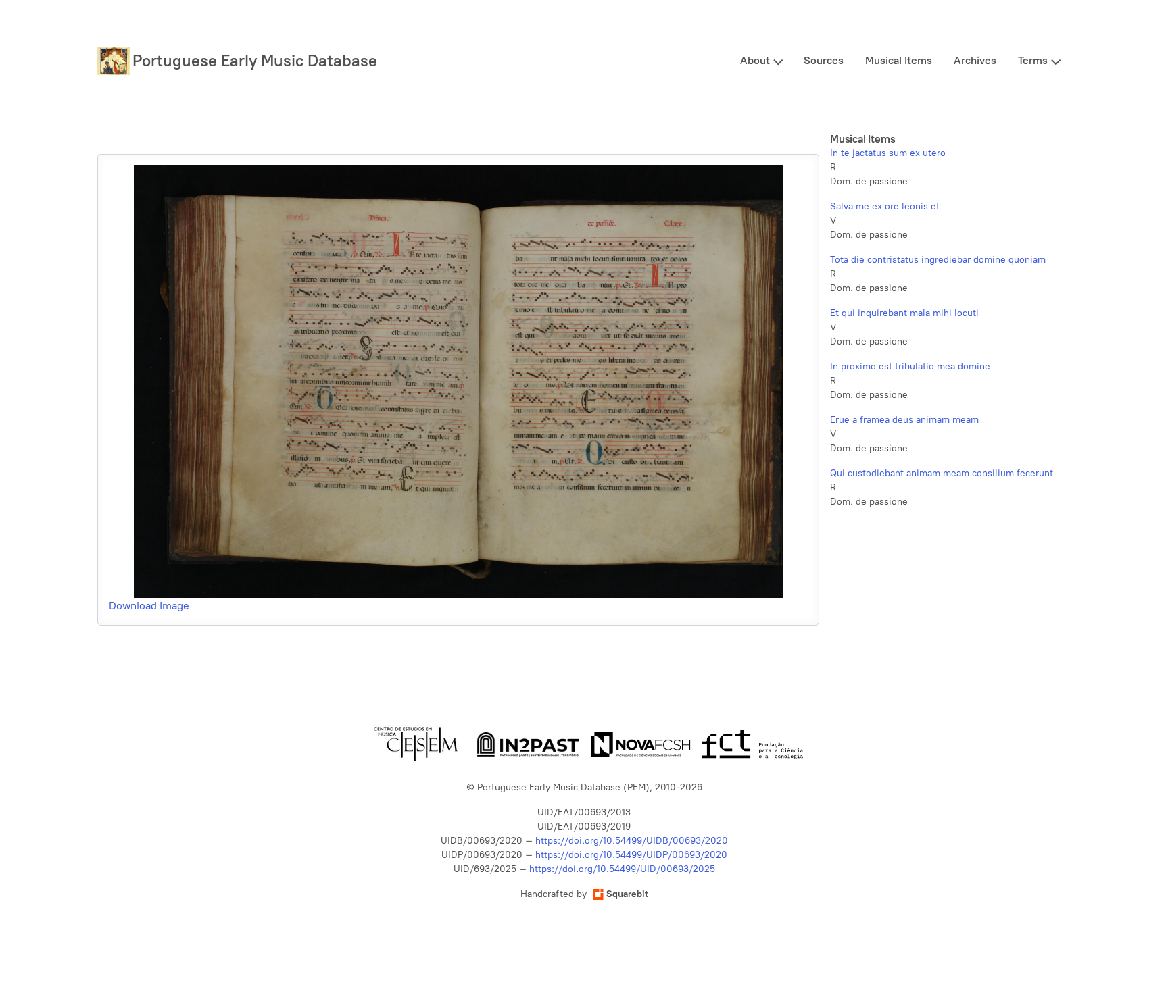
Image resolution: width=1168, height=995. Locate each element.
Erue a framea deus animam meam (904, 420)
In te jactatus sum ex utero (888, 153)
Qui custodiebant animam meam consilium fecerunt (941, 473)
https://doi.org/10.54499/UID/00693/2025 (622, 869)
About (755, 60)
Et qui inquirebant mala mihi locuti (904, 313)
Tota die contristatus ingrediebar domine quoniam (938, 259)
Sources (824, 60)
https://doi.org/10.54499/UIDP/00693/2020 (631, 855)
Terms (1033, 60)
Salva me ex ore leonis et (885, 206)
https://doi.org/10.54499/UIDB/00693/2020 (631, 840)
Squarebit (627, 894)
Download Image (149, 605)
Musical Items (898, 60)
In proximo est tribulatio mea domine (910, 366)
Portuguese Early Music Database (254, 60)
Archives (975, 60)
